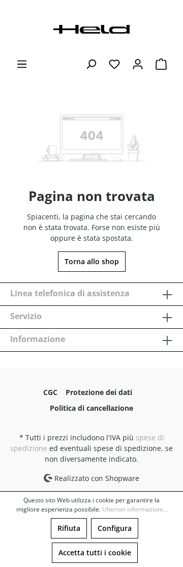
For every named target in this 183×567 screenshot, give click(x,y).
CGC (50, 392)
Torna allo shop (92, 261)
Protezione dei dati (99, 392)
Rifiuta (68, 528)
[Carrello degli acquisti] (161, 64)
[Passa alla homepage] (91, 28)
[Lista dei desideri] (114, 64)
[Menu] (22, 64)
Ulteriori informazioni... (134, 509)
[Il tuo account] (137, 64)
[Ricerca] (91, 64)
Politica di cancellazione (91, 408)
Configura (115, 528)
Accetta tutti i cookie (94, 552)
